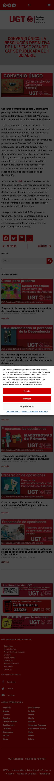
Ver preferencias (27, 406)
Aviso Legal (43, 412)
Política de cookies (13, 412)
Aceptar (27, 391)
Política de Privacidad (30, 412)
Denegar (27, 399)
